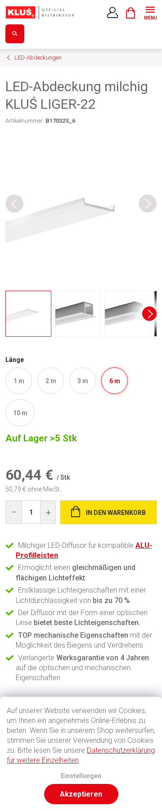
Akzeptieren (81, 794)
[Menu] (150, 12)
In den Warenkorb (116, 512)
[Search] (14, 33)
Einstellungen (81, 776)
